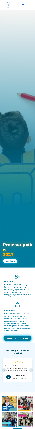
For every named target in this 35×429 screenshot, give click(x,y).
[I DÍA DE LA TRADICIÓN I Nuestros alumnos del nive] (25, 419)
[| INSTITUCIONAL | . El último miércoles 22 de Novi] (9, 419)
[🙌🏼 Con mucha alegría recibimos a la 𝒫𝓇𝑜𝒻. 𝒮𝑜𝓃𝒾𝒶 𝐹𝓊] (9, 403)
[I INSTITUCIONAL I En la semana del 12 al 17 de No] (25, 403)
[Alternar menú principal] (23, 5)
